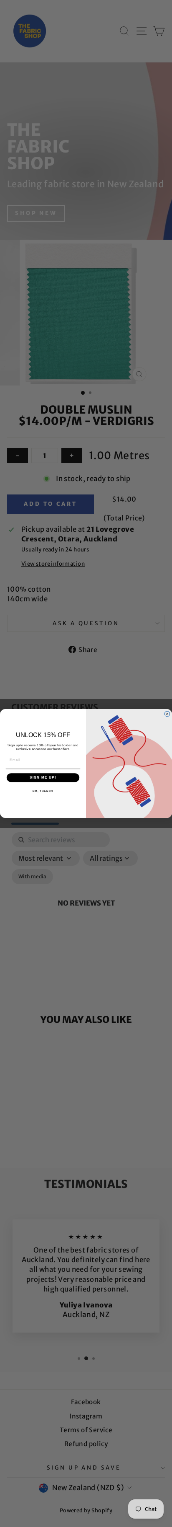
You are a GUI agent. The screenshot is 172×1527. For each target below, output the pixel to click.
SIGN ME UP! (43, 777)
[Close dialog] (167, 714)
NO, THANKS (43, 790)
